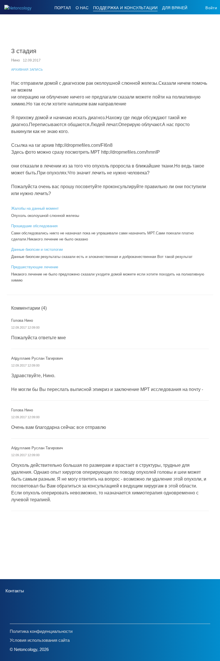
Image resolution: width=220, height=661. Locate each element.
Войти (211, 8)
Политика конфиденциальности (41, 631)
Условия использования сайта (40, 640)
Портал (62, 7)
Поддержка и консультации (125, 7)
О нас (82, 7)
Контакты (14, 590)
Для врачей (174, 7)
